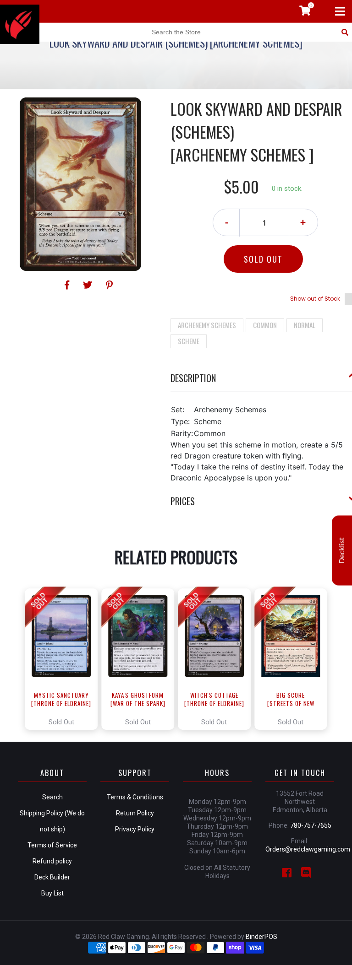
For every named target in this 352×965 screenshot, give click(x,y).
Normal (304, 325)
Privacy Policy (134, 829)
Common (265, 325)
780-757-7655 (310, 825)
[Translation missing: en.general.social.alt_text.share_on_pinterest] (109, 285)
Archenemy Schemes (207, 325)
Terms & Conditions (135, 797)
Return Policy (135, 813)
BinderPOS (261, 936)
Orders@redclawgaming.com (307, 849)
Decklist (342, 550)
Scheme (188, 341)
